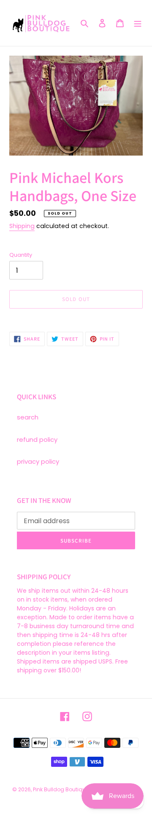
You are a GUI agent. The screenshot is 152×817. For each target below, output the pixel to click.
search (27, 417)
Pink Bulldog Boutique (61, 789)
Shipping (22, 226)
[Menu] (138, 23)
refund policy (37, 439)
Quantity (20, 255)
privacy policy (38, 461)
